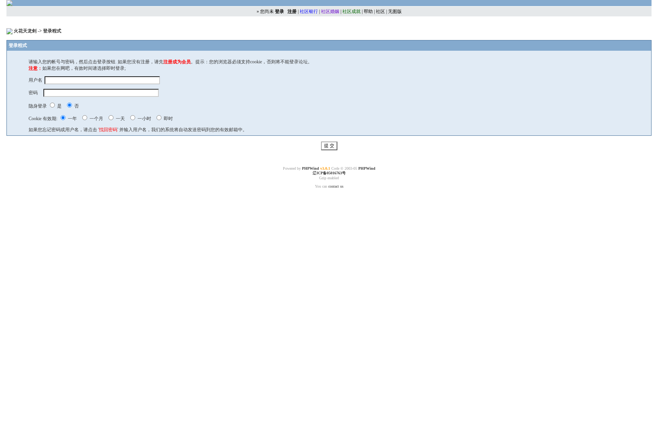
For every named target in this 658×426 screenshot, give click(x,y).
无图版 (395, 11)
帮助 (368, 11)
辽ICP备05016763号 (329, 173)
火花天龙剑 (26, 31)
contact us (335, 186)
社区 (380, 11)
